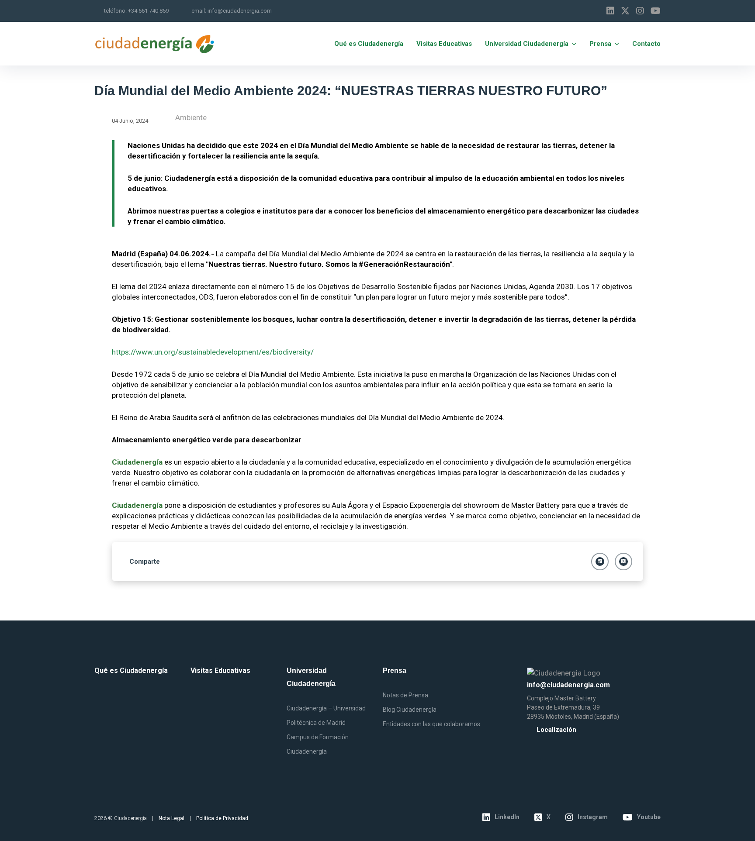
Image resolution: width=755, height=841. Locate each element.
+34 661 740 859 (148, 10)
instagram (593, 816)
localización (556, 730)
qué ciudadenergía (131, 670)
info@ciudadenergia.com (240, 10)
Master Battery (575, 698)
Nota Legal (171, 818)
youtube (649, 816)
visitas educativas (220, 670)
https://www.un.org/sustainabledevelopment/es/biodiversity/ (213, 352)
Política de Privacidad (222, 818)
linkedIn (507, 816)
